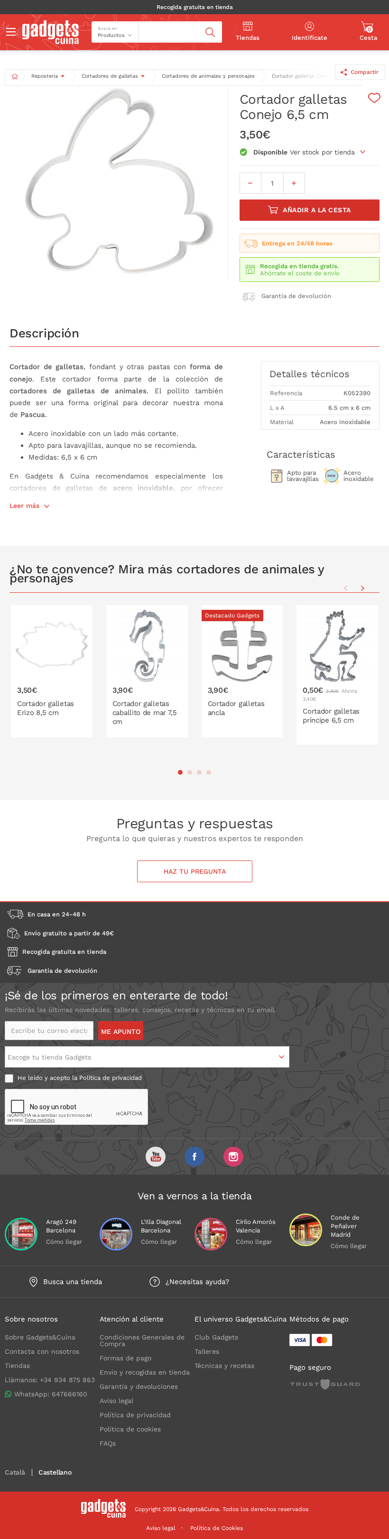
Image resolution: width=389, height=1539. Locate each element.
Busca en (107, 28)
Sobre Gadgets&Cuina (40, 1337)
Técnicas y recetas (224, 1365)
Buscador (156, 25)
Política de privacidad (110, 1077)
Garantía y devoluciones (139, 1386)
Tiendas (17, 1365)
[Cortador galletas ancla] (242, 671)
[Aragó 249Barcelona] (21, 1234)
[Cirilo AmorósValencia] (210, 1234)
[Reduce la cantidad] (250, 183)
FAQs (108, 1443)
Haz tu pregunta (195, 871)
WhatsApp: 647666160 (50, 1394)
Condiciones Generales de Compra (142, 1340)
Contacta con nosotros (42, 1351)
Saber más (57, 729)
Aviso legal (116, 1400)
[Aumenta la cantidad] (294, 183)
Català (15, 1472)
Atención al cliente (132, 1319)
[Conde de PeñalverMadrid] (305, 1229)
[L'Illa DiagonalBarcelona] (116, 1234)
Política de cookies (130, 1429)
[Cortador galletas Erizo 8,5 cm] (52, 671)
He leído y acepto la (79, 1077)
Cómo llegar (64, 1241)
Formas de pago (125, 1358)
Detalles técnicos (309, 374)
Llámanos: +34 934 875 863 (50, 1380)
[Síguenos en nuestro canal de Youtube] (156, 1157)
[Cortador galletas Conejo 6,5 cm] (118, 182)
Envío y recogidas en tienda (145, 1372)
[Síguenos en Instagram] (233, 1157)
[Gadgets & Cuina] (50, 41)
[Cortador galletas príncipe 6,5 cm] (337, 675)
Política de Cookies (216, 1528)
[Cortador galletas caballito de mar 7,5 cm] (147, 671)
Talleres (206, 1351)
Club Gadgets (216, 1337)
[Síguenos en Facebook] (194, 1157)
